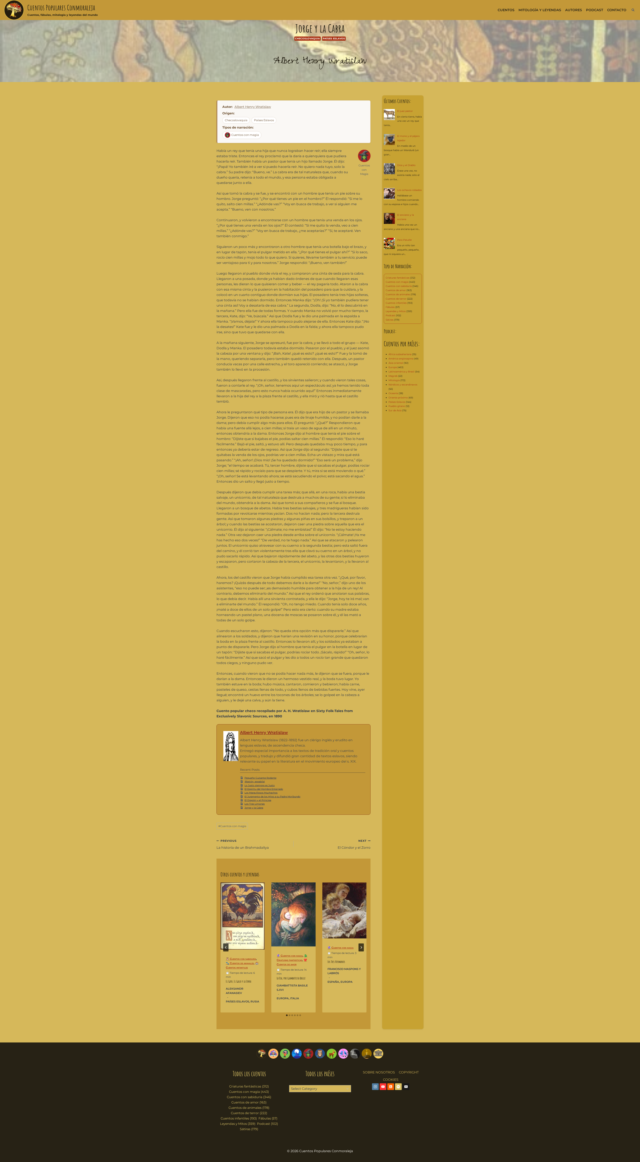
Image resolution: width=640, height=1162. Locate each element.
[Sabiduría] (320, 1054)
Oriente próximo (398, 397)
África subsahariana (399, 354)
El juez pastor (405, 111)
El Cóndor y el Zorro (354, 844)
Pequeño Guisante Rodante (260, 777)
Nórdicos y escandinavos (402, 384)
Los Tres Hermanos (336, 962)
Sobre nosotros (379, 1072)
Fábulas (390, 307)
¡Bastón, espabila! (254, 781)
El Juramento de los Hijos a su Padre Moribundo (272, 796)
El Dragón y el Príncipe (257, 800)
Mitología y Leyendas (539, 10)
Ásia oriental (395, 362)
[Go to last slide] (225, 947)
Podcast (594, 10)
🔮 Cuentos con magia (290, 955)
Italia (294, 998)
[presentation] (242, 916)
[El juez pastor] (389, 114)
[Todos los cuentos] (262, 1054)
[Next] (361, 947)
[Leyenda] (367, 1054)
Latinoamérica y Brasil (401, 371)
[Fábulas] (297, 1054)
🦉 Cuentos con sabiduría (241, 958)
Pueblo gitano (396, 406)
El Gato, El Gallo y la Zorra (238, 981)
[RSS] (390, 1086)
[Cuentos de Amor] (343, 1054)
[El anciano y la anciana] (389, 218)
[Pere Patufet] (389, 243)
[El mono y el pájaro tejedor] (389, 139)
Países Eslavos (334, 38)
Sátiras (390, 319)
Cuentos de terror (396, 298)
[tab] (287, 1015)
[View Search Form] (633, 10)
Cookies (390, 1080)
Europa (283, 998)
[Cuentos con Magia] (308, 1054)
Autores (573, 10)
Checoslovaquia (307, 38)
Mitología (394, 380)
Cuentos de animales (398, 294)
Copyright (409, 1072)
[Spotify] (398, 1086)
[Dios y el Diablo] (389, 168)
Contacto (616, 10)
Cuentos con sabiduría (399, 286)
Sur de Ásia (395, 410)
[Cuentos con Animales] (332, 1054)
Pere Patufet (404, 239)
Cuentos (506, 10)
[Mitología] (378, 1054)
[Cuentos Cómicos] (285, 1054)
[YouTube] (383, 1086)
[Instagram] (375, 1086)
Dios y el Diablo (406, 165)
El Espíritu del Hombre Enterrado (263, 789)
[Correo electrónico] (406, 1086)
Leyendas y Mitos (396, 311)
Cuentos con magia (245, 135)
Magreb (393, 375)
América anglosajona (400, 358)
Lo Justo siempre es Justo (259, 785)
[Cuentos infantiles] (273, 1054)
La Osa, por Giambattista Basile (291, 978)
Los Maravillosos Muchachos (261, 792)
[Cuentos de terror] (355, 1054)
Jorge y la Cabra (253, 807)
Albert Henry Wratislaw (320, 62)
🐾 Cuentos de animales (240, 963)
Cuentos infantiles (396, 302)
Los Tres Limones (254, 803)
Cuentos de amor (396, 290)
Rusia (254, 1001)
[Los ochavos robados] (389, 193)
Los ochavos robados (409, 190)
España (333, 981)
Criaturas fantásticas (398, 277)
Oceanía (393, 393)
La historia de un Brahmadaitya (242, 844)
